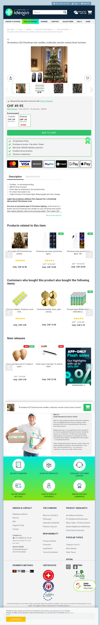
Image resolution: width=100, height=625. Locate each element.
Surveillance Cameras (74, 515)
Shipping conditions (20, 514)
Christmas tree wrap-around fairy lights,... (49, 252)
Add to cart (49, 132)
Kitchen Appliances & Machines (78, 527)
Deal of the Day (30, 21)
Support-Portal (18, 525)
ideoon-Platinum (12, 21)
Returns (16, 518)
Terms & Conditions (50, 552)
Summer (44, 21)
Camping (55, 21)
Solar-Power (71, 552)
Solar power (67, 21)
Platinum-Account (50, 527)
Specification (32, 176)
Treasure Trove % (73, 545)
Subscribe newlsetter (51, 523)
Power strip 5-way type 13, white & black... (49, 365)
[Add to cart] (87, 407)
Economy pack (13, 113)
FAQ (14, 522)
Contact (16, 529)
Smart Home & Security (75, 530)
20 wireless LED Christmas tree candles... (20, 252)
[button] (91, 89)
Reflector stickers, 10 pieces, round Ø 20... (19, 310)
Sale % (79, 21)
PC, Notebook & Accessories (77, 519)
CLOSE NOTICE (16, 619)
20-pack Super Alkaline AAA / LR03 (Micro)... (78, 310)
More (88, 21)
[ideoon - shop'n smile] (17, 12)
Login (75, 4)
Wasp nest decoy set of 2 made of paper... (20, 365)
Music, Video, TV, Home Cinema (78, 523)
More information (53, 215)
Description (15, 176)
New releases (71, 548)
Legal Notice (47, 548)
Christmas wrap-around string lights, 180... (78, 252)
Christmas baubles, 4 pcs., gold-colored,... (49, 310)
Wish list (86, 4)
